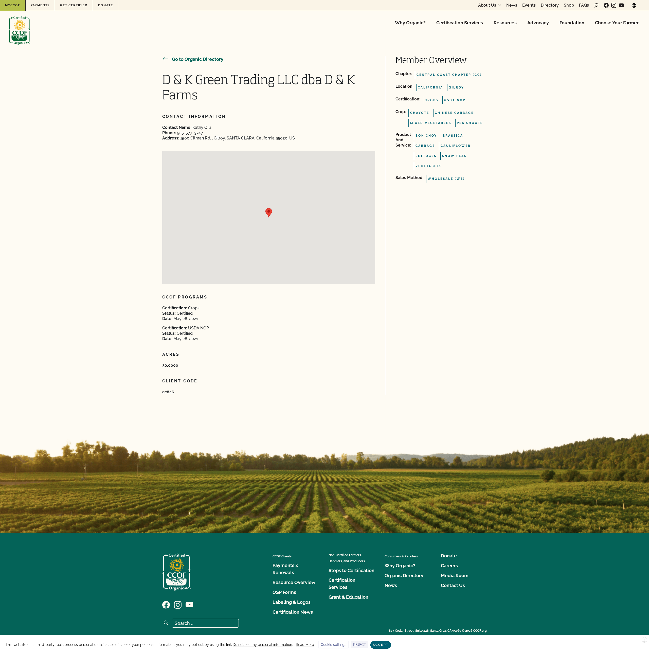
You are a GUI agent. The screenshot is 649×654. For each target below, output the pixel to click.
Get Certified (73, 5)
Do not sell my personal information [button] (262, 645)
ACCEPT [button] (381, 645)
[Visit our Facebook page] (606, 5)
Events (529, 5)
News (511, 5)
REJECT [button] (359, 645)
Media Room (454, 575)
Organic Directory (404, 575)
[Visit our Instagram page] (613, 5)
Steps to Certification (351, 570)
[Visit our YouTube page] (621, 5)
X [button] (644, 640)
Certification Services (459, 22)
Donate (105, 5)
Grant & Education (348, 597)
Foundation (572, 22)
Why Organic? (410, 22)
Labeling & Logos (292, 602)
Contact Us (453, 585)
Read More (305, 645)
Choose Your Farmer (617, 22)
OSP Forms (284, 592)
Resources (505, 22)
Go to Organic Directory (197, 59)
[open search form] (596, 5)
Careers (449, 565)
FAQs (584, 5)
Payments (40, 5)
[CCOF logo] (19, 25)
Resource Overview (294, 582)
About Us (487, 5)
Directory (550, 5)
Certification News (293, 612)
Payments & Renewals (286, 569)
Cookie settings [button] (333, 645)
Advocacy (538, 22)
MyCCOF (12, 5)
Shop (569, 5)
